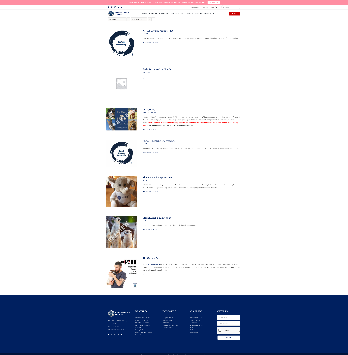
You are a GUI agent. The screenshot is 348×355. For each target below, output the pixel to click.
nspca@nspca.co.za (117, 329)
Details (156, 42)
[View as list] (153, 19)
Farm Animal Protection (143, 318)
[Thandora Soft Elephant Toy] (121, 191)
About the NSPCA (196, 318)
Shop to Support (168, 320)
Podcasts (193, 330)
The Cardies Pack (151, 258)
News (192, 327)
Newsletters (194, 332)
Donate (165, 330)
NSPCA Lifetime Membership (158, 30)
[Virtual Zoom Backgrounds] (121, 232)
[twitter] (112, 7)
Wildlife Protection (141, 320)
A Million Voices (168, 327)
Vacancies (193, 322)
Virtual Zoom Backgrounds (157, 217)
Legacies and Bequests (170, 325)
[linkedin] (121, 7)
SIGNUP (228, 337)
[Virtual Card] (121, 119)
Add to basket (147, 42)
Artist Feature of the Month (157, 69)
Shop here (146, 274)
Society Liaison (140, 330)
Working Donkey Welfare (143, 332)
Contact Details (195, 320)
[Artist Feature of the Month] (121, 83)
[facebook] (108, 7)
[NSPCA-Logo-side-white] (119, 311)
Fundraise (166, 322)
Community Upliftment (143, 325)
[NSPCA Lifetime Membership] (121, 44)
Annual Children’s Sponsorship (159, 141)
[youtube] (118, 7)
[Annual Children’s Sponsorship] (121, 153)
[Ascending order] (128, 19)
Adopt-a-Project (168, 318)
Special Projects (140, 335)
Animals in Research (142, 322)
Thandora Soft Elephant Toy (157, 177)
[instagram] (115, 7)
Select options (148, 129)
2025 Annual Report (196, 325)
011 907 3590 (115, 326)
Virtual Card (149, 109)
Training (138, 327)
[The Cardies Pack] (121, 272)
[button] (213, 13)
